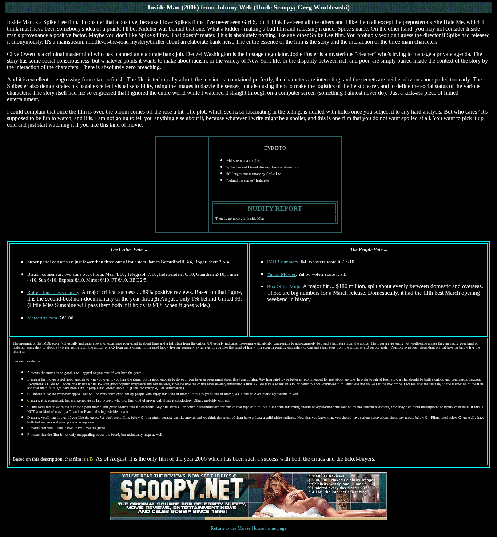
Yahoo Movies (281, 274)
